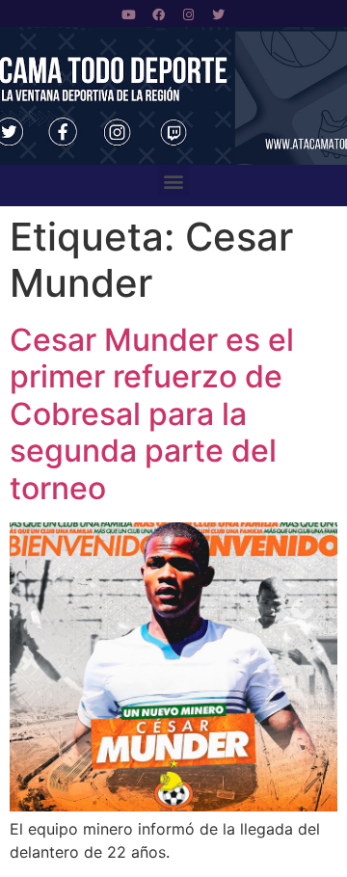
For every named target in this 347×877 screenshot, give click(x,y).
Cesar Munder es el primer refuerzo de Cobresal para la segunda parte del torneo (152, 414)
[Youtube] (129, 14)
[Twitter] (218, 14)
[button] (174, 181)
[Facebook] (159, 14)
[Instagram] (188, 14)
